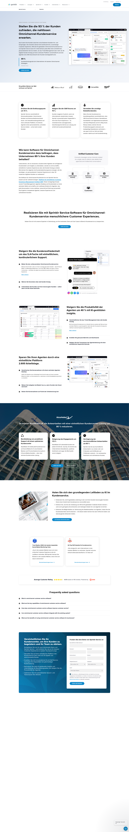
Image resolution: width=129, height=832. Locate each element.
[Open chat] (126, 829)
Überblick (41, 9)
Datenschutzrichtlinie (74, 679)
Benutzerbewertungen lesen (46, 562)
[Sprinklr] (12, 5)
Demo (117, 4)
